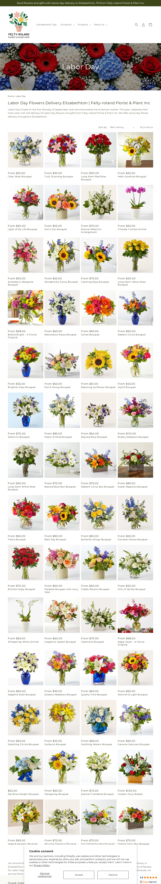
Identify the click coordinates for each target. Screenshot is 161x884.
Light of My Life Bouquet (22, 229)
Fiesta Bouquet (17, 539)
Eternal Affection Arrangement (91, 231)
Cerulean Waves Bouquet (133, 539)
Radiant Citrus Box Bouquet (97, 486)
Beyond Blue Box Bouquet (60, 486)
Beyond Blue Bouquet (94, 437)
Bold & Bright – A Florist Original (22, 336)
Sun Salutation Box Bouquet (98, 843)
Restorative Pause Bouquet (60, 334)
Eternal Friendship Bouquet (97, 794)
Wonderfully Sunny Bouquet (61, 281)
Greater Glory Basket (130, 794)
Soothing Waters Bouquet (96, 744)
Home (11, 96)
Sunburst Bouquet (55, 744)
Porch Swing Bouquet (57, 387)
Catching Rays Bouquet (95, 281)
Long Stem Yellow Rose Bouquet (132, 283)
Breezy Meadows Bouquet (133, 437)
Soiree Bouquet (90, 334)
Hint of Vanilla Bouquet (132, 589)
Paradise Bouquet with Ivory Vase (61, 590)
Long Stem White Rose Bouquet (21, 488)
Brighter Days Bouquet (22, 387)
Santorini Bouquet (19, 437)
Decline (113, 874)
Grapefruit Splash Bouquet (60, 641)
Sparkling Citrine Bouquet (23, 744)
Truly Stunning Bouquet (58, 176)
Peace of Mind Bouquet (58, 437)
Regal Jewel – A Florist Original (131, 643)
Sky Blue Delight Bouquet (23, 794)
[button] (67, 24)
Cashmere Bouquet (92, 641)
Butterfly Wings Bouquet (96, 539)
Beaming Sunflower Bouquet (98, 387)
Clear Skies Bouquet (20, 176)
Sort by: (102, 127)
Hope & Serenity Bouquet (23, 843)
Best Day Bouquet (55, 539)
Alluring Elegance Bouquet (60, 843)
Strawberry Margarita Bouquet (20, 283)
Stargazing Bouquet (56, 794)
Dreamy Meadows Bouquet (60, 694)
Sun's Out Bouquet (55, 229)
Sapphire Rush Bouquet (22, 694)
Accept (79, 874)
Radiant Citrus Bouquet (132, 334)
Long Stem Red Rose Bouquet (93, 178)
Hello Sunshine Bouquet (132, 176)
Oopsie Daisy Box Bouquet (134, 843)
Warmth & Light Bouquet (133, 694)
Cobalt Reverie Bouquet (95, 589)
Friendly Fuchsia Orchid (132, 229)
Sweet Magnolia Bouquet (133, 486)
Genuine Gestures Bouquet (134, 744)
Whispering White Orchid (23, 641)
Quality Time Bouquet (94, 694)
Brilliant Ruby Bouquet (21, 589)
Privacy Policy (42, 865)
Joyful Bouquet (127, 387)
